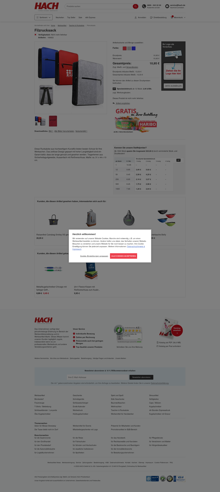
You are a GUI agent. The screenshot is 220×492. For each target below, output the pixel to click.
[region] (110, 246)
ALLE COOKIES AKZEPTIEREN (123, 256)
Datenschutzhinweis (135, 246)
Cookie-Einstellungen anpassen (94, 256)
